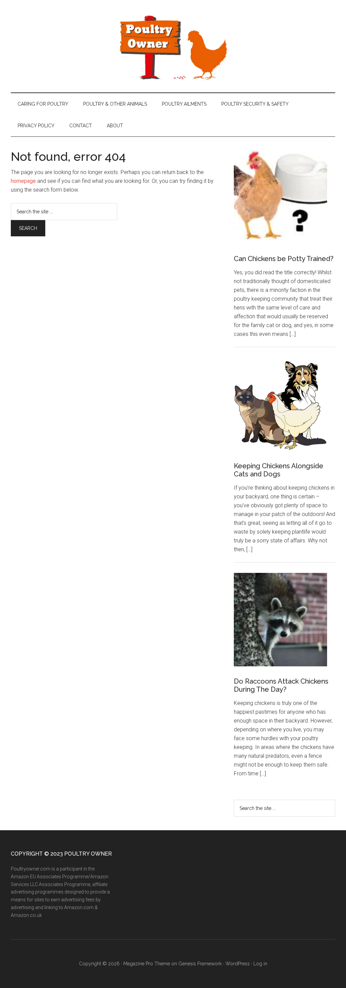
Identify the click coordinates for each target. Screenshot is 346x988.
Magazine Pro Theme (146, 963)
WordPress (237, 963)
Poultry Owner (173, 46)
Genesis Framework (200, 963)
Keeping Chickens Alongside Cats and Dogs (278, 470)
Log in (260, 963)
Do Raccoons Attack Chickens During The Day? (281, 685)
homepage (23, 181)
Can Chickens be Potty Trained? (283, 259)
